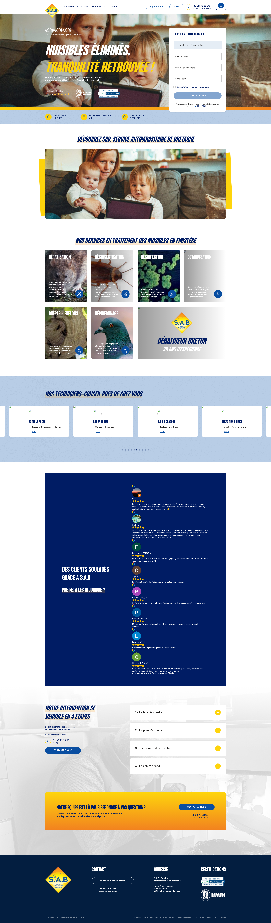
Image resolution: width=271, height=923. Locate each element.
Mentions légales (184, 917)
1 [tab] (123, 450)
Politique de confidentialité (205, 917)
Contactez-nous (63, 750)
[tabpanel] (168, 421)
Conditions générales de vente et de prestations (154, 917)
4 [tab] (131, 450)
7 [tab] (139, 450)
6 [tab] (137, 450)
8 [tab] (142, 450)
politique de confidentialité (198, 87)
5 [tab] (134, 450)
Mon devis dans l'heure (112, 881)
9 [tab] (145, 450)
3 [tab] (128, 450)
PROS (176, 7)
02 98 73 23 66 (203, 106)
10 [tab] (148, 450)
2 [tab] (125, 450)
